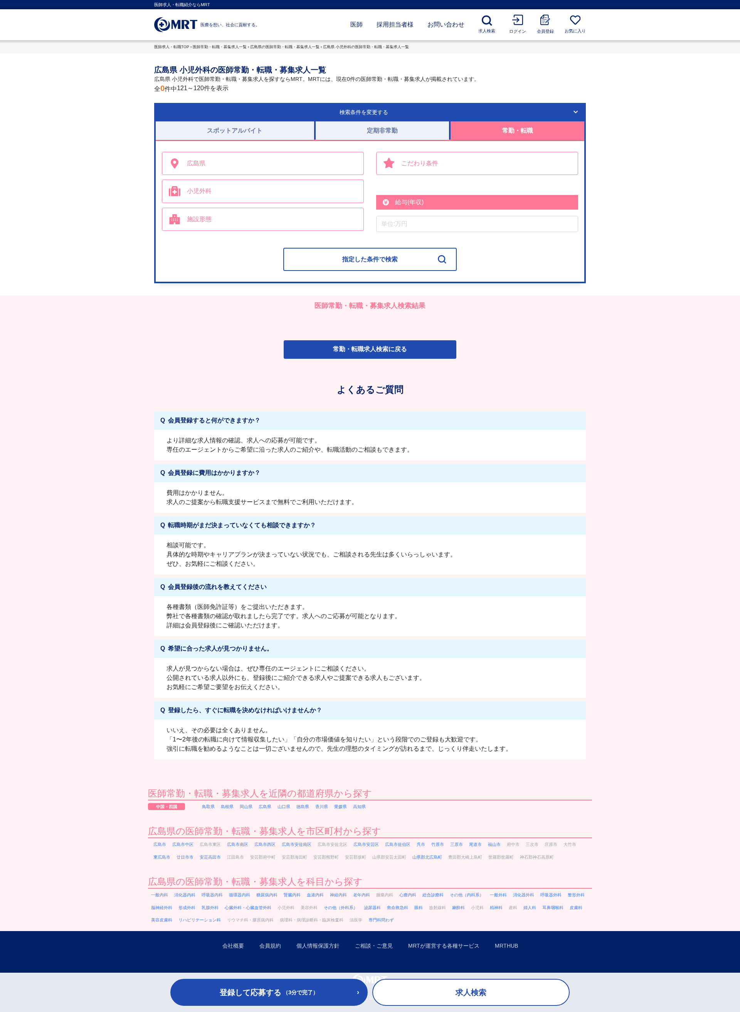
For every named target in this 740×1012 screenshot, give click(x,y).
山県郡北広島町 (427, 857)
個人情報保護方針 (318, 946)
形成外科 (186, 907)
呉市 (421, 844)
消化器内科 (184, 895)
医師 (356, 24)
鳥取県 (208, 806)
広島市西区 (265, 844)
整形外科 (576, 895)
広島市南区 (237, 844)
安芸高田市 (210, 857)
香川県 (321, 806)
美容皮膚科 (161, 920)
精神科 (496, 907)
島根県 (227, 806)
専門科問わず (381, 920)
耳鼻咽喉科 (552, 907)
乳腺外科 (210, 907)
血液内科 (315, 895)
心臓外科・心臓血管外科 (248, 907)
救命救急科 (397, 907)
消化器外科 (523, 895)
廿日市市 (185, 857)
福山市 (494, 844)
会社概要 (233, 946)
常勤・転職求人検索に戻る (370, 349)
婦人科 (529, 907)
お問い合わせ (445, 24)
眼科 (418, 907)
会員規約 (270, 946)
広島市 (159, 844)
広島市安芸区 (366, 844)
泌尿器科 (372, 907)
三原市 (456, 844)
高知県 (359, 806)
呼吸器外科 (551, 895)
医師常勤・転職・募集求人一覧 (220, 47)
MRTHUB (506, 946)
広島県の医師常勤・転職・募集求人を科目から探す (255, 881)
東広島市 (161, 857)
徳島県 (302, 806)
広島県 (265, 806)
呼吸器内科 (212, 895)
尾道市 (475, 844)
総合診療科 (433, 895)
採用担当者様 (395, 24)
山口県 (284, 806)
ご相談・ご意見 (374, 946)
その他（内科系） (467, 895)
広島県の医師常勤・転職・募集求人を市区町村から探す (264, 831)
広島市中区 (182, 844)
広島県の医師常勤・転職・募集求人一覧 (285, 47)
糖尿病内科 (267, 895)
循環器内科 (239, 895)
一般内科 (159, 895)
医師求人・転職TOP (171, 47)
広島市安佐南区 (296, 844)
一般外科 (498, 895)
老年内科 (361, 895)
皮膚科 (576, 907)
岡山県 (246, 806)
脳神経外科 (161, 907)
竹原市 (437, 844)
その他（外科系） (341, 907)
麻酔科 (458, 907)
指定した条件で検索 (370, 259)
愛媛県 (340, 806)
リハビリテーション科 (199, 920)
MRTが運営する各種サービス (443, 946)
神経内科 (338, 895)
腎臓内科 (292, 895)
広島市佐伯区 (397, 844)
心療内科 (407, 895)
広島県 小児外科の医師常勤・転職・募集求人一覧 (366, 47)
